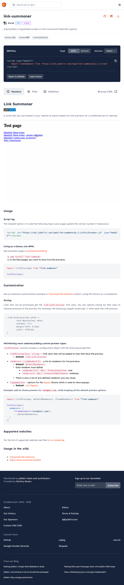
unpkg (62, 540)
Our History (10, 513)
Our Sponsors (11, 519)
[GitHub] (105, 16)
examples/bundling (37, 251)
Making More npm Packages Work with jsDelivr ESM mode (89, 566)
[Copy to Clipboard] (115, 61)
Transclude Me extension (60, 294)
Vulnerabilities (40, 37)
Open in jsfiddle (16, 76)
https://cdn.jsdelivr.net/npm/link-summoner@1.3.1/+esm (74, 63)
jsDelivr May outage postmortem (18, 577)
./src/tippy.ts (31, 385)
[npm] (111, 16)
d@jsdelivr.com (70, 519)
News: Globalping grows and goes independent (85, 572)
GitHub (7, 540)
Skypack (63, 546)
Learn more (36, 76)
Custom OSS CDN (13, 525)
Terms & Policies (70, 513)
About (7, 507)
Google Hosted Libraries (16, 546)
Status (65, 507)
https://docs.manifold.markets (25, 460)
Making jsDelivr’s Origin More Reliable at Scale (24, 566)
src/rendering (57, 440)
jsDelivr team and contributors (34, 478)
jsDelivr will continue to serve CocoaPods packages (26, 572)
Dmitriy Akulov (24, 481)
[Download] (118, 16)
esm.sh (116, 540)
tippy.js (47, 382)
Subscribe (113, 485)
